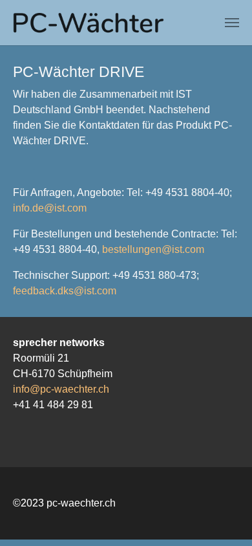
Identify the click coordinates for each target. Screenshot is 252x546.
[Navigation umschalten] (232, 23)
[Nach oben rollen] (223, 517)
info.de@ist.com (50, 207)
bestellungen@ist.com (153, 249)
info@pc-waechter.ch (61, 389)
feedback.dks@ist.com (64, 290)
